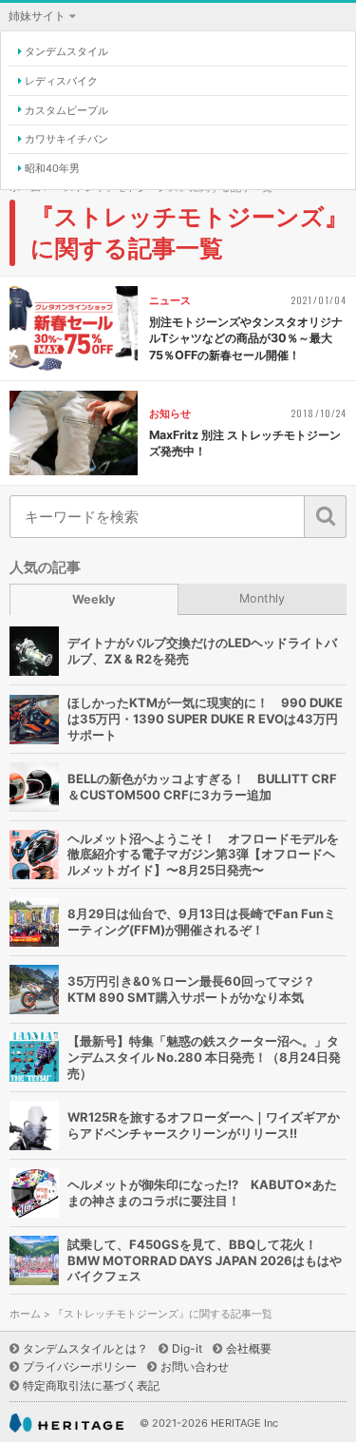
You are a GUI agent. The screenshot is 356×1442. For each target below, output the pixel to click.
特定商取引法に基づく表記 (91, 1385)
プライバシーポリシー (80, 1366)
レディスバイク (61, 80)
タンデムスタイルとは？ (85, 1348)
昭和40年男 (52, 168)
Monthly (262, 598)
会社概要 (249, 1348)
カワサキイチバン (66, 138)
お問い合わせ (194, 1366)
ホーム (25, 1314)
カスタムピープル (66, 110)
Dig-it (187, 1348)
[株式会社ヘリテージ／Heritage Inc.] (66, 1423)
